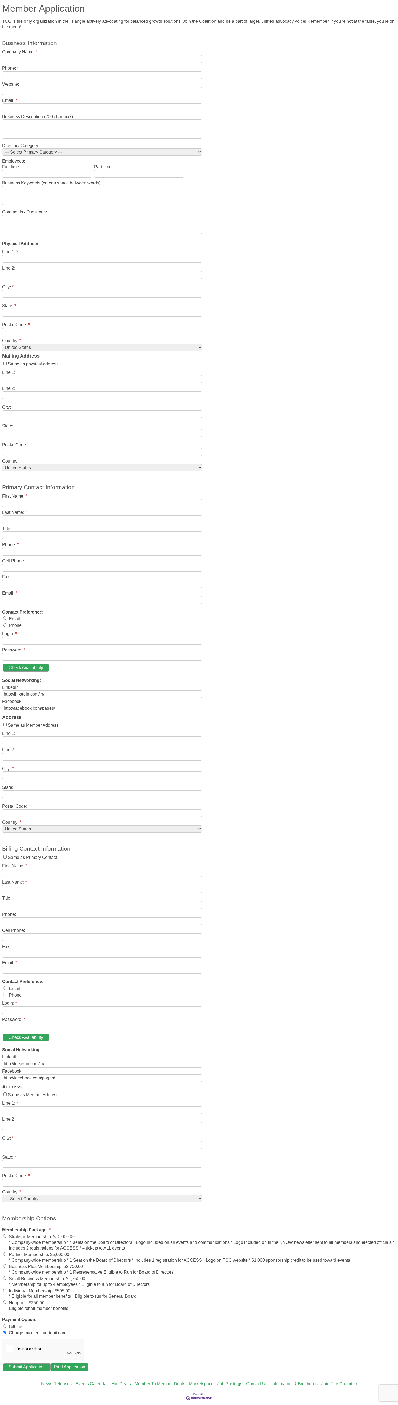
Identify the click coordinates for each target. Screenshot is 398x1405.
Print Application (69, 1367)
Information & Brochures (294, 1383)
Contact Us (256, 1383)
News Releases (56, 1383)
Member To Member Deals (160, 1383)
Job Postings (229, 1383)
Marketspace (201, 1383)
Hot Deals (121, 1383)
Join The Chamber (339, 1383)
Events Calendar (92, 1383)
